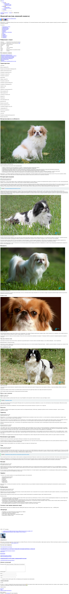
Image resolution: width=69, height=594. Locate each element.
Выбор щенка (4, 35)
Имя (1, 573)
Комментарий (3, 571)
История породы (5, 29)
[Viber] (6, 19)
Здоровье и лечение (7, 5)
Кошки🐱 (4, 6)
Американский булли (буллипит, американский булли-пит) (13, 558)
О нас (5, 9)
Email (1, 575)
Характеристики (5, 27)
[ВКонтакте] (1, 19)
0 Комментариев (13, 18)
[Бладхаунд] (2, 551)
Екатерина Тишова (11, 550)
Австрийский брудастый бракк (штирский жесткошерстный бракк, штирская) (17, 548)
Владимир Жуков (11, 560)
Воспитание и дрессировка (7, 32)
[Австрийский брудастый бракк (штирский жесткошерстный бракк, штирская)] (6, 546)
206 (19, 43)
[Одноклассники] (2, 19)
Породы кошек (7, 7)
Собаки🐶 (4, 2)
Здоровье (4, 34)
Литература (4, 37)
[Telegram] (3, 19)
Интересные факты (5, 28)
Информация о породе (6, 26)
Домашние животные (4, 12)
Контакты (2, 588)
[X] (5, 19)
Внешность (4, 30)
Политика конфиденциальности (5, 590)
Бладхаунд (2, 553)
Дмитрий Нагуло (7, 18)
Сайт (1, 577)
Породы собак (6, 3)
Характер (4, 31)
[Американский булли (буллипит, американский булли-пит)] (5, 556)
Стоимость (4, 36)
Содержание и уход (7, 4)
